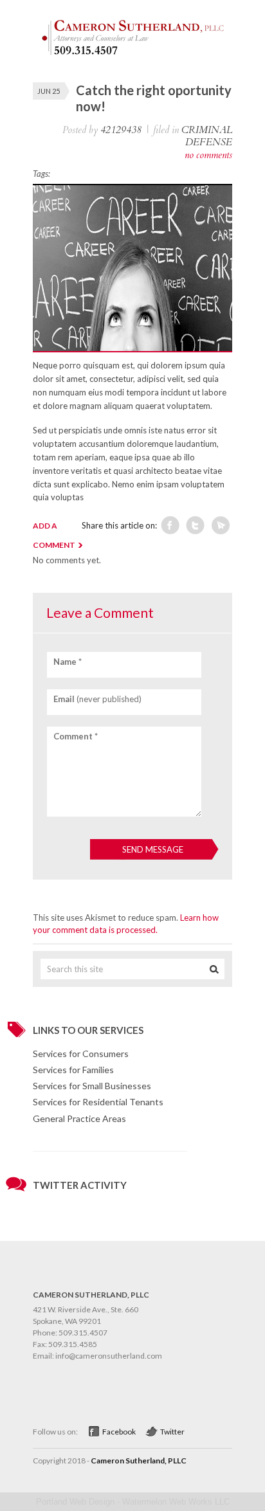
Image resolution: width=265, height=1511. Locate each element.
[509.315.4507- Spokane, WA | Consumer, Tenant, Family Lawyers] (132, 55)
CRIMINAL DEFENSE (206, 136)
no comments (208, 155)
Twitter (172, 1431)
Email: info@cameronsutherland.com (97, 1356)
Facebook (119, 1431)
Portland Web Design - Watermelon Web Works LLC (133, 1501)
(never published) (97, 699)
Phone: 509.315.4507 (70, 1332)
